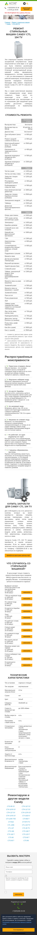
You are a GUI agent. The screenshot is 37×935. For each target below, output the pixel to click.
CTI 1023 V (26, 815)
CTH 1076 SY (11, 809)
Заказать (26, 592)
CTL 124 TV (26, 825)
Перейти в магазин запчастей (18, 555)
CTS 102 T (11, 834)
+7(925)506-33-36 (13, 7)
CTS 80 (26, 840)
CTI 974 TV (26, 822)
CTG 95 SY (11, 806)
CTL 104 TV (16, 24)
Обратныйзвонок (26, 8)
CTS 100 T (26, 831)
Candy (9, 24)
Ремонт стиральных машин (21, 22)
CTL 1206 (11, 825)
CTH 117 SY (26, 809)
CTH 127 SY (11, 812)
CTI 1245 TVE (11, 819)
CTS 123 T (26, 834)
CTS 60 (11, 837)
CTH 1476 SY (11, 815)
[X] (21, 904)
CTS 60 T (26, 837)
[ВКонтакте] (14, 904)
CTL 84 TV (26, 828)
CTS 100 (11, 831)
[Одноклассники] (18, 904)
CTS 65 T (11, 840)
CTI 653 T (26, 819)
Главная (7, 22)
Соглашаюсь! (18, 930)
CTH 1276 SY (26, 812)
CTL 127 (11, 828)
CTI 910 (11, 822)
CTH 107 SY (26, 806)
